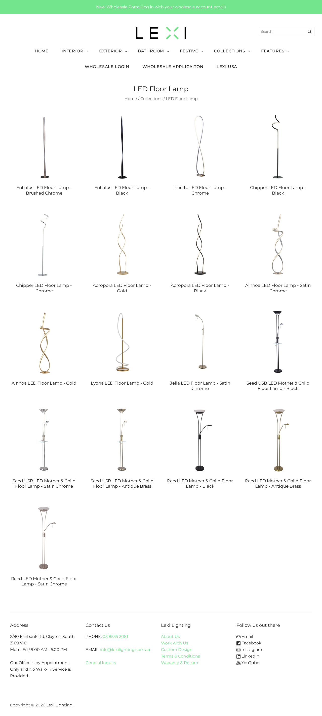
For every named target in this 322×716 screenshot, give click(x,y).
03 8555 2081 (115, 636)
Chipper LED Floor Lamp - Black (278, 190)
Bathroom (151, 51)
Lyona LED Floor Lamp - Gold (122, 383)
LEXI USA (227, 66)
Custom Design (176, 649)
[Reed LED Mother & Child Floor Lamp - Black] (200, 440)
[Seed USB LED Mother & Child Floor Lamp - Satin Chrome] (44, 440)
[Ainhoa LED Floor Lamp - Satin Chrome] (278, 244)
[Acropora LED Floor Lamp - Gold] (122, 244)
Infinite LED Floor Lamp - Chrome (200, 190)
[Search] (309, 31)
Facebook (250, 643)
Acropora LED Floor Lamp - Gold (122, 288)
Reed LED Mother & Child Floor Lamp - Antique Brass (278, 483)
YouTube (249, 662)
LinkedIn (249, 656)
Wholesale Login (107, 66)
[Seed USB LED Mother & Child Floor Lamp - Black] (278, 342)
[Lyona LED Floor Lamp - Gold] (122, 342)
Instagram (251, 649)
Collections (229, 51)
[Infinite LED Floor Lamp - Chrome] (200, 146)
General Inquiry (101, 662)
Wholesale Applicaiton (173, 66)
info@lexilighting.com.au (125, 649)
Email (246, 636)
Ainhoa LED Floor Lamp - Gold (44, 383)
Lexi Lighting (59, 705)
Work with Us (174, 643)
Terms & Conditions (180, 656)
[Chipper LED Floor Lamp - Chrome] (44, 244)
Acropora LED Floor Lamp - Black (200, 288)
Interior (72, 51)
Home (42, 51)
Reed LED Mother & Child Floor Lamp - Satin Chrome (44, 581)
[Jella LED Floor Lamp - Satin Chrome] (200, 342)
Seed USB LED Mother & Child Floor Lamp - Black (278, 385)
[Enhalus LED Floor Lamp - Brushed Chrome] (44, 146)
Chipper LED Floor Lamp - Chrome (44, 288)
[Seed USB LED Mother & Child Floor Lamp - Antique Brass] (122, 440)
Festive (189, 51)
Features (273, 51)
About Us (170, 636)
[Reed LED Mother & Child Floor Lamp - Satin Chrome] (44, 537)
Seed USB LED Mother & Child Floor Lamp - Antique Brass (122, 483)
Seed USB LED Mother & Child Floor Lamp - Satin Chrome (44, 483)
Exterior (110, 51)
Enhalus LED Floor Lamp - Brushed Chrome (44, 190)
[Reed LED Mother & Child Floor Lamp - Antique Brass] (278, 440)
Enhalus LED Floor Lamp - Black (122, 190)
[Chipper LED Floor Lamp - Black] (278, 146)
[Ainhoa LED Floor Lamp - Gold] (44, 342)
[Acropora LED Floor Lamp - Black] (200, 244)
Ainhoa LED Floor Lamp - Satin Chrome (278, 288)
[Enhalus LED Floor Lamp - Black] (122, 146)
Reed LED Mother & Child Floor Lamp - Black (200, 483)
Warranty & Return (179, 662)
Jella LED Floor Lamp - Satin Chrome (200, 385)
